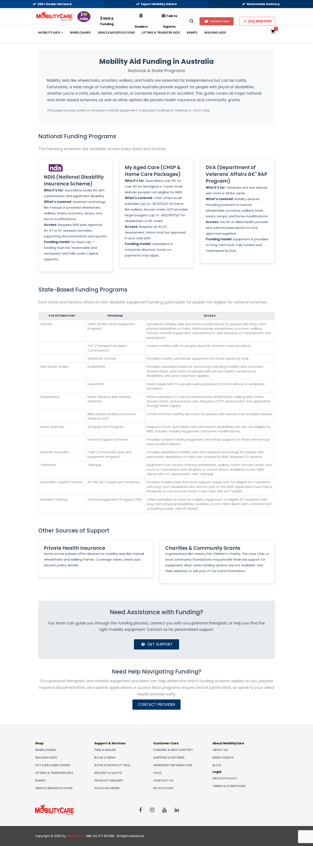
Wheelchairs (45, 750)
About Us (220, 750)
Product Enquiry (108, 780)
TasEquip (95, 465)
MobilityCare (76, 836)
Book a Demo (105, 757)
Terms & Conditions (229, 786)
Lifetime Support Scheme (108, 439)
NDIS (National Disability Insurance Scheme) (74, 180)
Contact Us (163, 780)
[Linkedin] (177, 809)
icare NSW (95, 384)
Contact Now (219, 21)
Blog (216, 765)
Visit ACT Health (229, 491)
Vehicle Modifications (54, 788)
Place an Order (106, 788)
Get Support (159, 644)
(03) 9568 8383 (259, 21)
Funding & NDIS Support (173, 750)
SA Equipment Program (106, 426)
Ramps (40, 780)
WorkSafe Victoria (102, 358)
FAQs (157, 773)
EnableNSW (96, 366)
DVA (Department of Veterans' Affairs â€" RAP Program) (236, 174)
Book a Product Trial (112, 765)
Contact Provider (156, 704)
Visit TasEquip (202, 474)
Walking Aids (46, 757)
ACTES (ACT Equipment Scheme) (114, 482)
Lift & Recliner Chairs (52, 765)
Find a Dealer (105, 750)
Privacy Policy (224, 778)
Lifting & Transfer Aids (54, 773)
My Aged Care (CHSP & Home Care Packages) (153, 171)
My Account (163, 788)
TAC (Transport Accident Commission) (107, 347)
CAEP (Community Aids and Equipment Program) (109, 454)
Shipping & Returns (169, 757)
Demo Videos (223, 757)
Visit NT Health (186, 508)
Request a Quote (108, 773)
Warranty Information (172, 765)
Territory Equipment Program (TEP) (115, 499)
